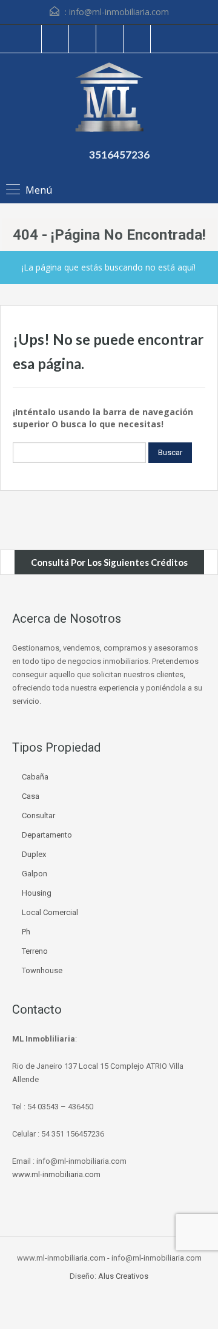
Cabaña (35, 776)
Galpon (34, 873)
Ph (26, 931)
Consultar (38, 815)
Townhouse (42, 970)
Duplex (34, 854)
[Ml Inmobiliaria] (109, 98)
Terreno (35, 951)
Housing (36, 892)
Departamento (47, 834)
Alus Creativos (123, 1276)
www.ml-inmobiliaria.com (56, 1174)
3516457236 (119, 154)
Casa (30, 796)
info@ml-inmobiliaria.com (119, 12)
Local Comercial (50, 912)
